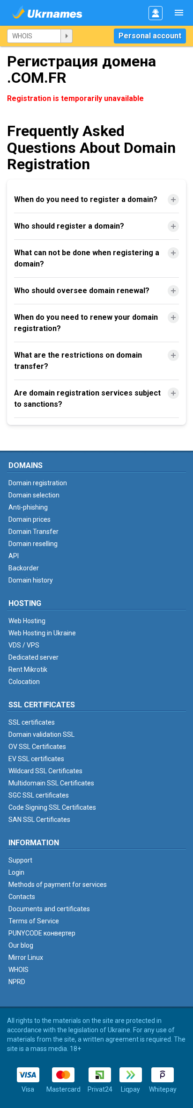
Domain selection (33, 495)
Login (16, 872)
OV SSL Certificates (37, 746)
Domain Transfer (33, 531)
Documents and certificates (49, 909)
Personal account (150, 35)
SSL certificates (31, 722)
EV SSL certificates (36, 759)
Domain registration (37, 483)
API (13, 556)
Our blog (20, 945)
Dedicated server (33, 657)
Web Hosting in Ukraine (42, 633)
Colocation (24, 681)
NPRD (16, 982)
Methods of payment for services (57, 884)
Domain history (30, 580)
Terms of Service (33, 921)
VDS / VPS (23, 645)
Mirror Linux (25, 957)
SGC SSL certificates (38, 795)
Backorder (23, 568)
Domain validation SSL (41, 734)
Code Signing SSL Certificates (52, 807)
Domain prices (29, 519)
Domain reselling (33, 543)
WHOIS (18, 969)
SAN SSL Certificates (39, 819)
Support (20, 860)
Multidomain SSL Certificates (51, 783)
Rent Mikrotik (27, 669)
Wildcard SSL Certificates (45, 771)
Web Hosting (26, 621)
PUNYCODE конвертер (41, 933)
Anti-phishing (28, 507)
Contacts (21, 896)
